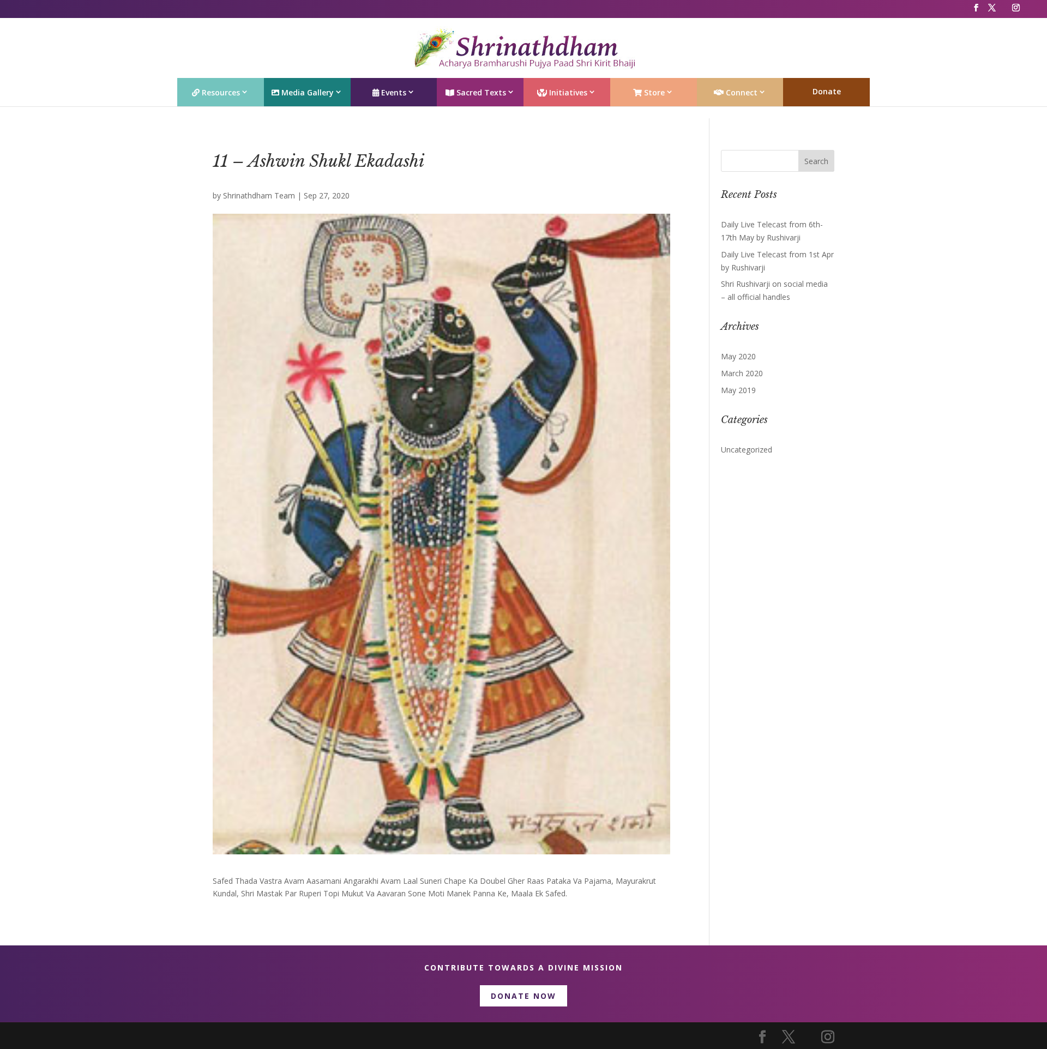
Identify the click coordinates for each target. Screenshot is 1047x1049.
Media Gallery (306, 92)
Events (392, 92)
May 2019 (738, 390)
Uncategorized (746, 449)
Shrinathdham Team (259, 195)
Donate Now (523, 996)
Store (653, 92)
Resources (220, 92)
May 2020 (738, 356)
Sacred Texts (480, 92)
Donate (827, 91)
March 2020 (742, 373)
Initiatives (567, 92)
